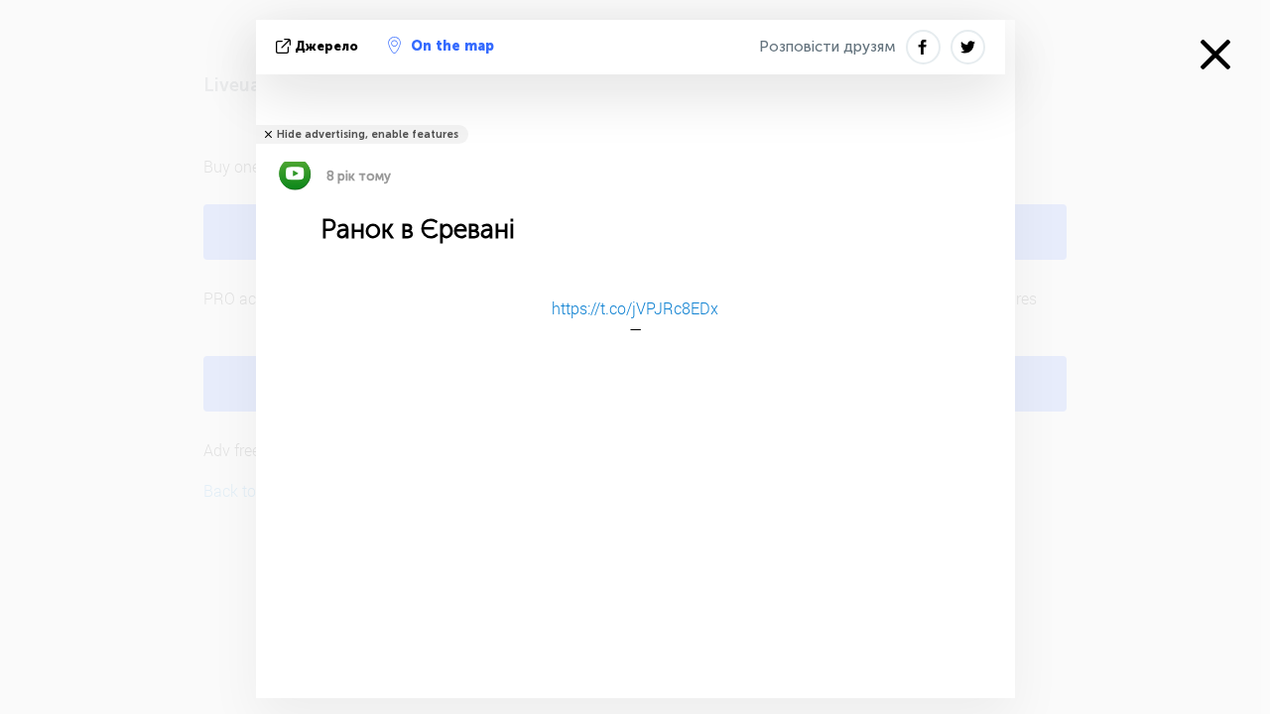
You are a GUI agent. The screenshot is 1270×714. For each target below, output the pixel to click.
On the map (452, 46)
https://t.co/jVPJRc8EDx (635, 308)
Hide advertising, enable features (367, 134)
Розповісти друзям (827, 47)
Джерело (326, 46)
